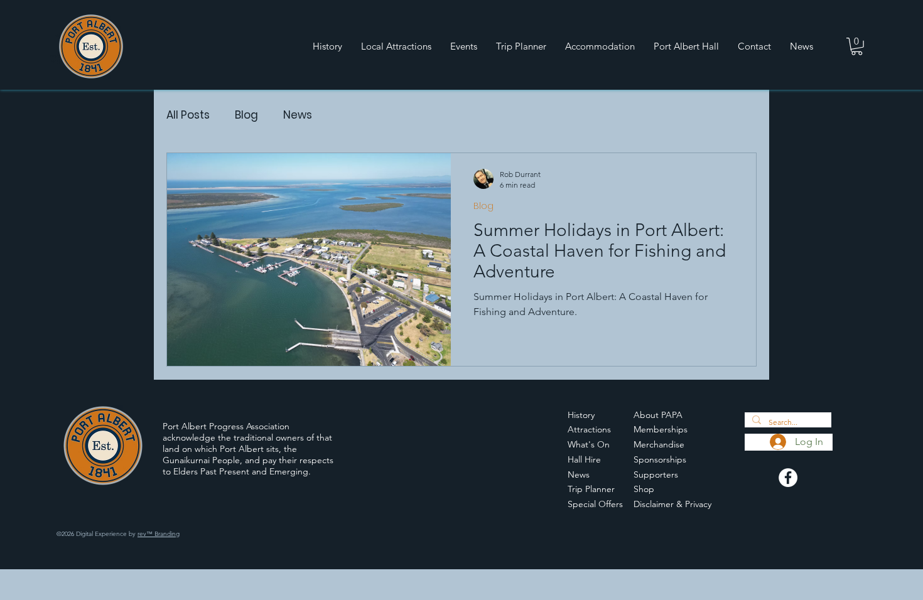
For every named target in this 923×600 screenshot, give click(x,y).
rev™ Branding (159, 534)
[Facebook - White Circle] (788, 477)
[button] (856, 46)
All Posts (188, 115)
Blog (246, 115)
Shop (644, 489)
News (297, 115)
